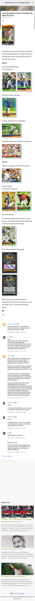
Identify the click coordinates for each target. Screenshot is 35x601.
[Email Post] (3, 311)
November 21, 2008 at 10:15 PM (16, 452)
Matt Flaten (10, 402)
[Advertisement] (17, 479)
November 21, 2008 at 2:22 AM (16, 438)
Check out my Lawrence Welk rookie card (12, 549)
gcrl (8, 337)
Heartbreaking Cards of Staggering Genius (17, 2)
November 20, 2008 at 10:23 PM (16, 351)
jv (7, 433)
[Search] (33, 3)
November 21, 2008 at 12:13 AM (16, 412)
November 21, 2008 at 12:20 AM (16, 428)
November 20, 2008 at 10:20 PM (16, 332)
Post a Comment (7, 456)
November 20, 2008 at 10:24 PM (16, 398)
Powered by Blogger (18, 593)
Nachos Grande (11, 324)
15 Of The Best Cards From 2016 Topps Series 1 (13, 576)
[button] (3, 21)
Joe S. (9, 356)
